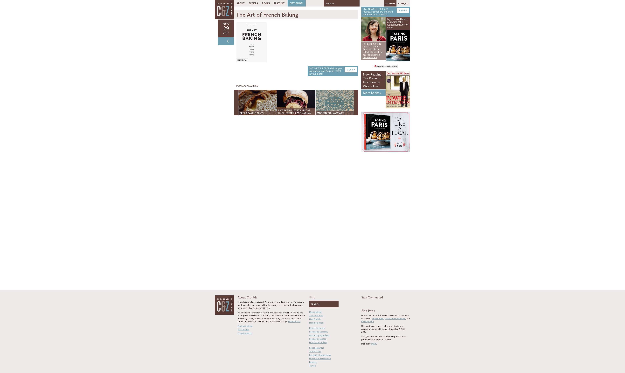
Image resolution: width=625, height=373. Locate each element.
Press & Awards (245, 333)
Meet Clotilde (315, 312)
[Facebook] (362, 3)
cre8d (373, 343)
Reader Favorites (317, 328)
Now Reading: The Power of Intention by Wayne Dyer (372, 80)
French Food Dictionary (320, 358)
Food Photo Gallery (318, 342)
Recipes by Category (318, 331)
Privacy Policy (367, 321)
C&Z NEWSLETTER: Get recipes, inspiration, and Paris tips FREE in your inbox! (332, 71)
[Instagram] (376, 3)
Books (266, 3)
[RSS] (381, 3)
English (390, 3)
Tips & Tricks (315, 351)
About (240, 3)
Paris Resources (316, 347)
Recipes (253, 3)
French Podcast (316, 322)
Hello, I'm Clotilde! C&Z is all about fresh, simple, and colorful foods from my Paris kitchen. (373, 50)
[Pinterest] (371, 3)
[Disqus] (297, 160)
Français (403, 3)
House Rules (378, 318)
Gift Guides (297, 3)
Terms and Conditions (395, 318)
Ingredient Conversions (320, 355)
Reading (313, 362)
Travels (312, 365)
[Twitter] (366, 3)
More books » (372, 93)
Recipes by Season (317, 339)
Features (279, 3)
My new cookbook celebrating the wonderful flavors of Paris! (398, 23)
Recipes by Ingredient (319, 335)
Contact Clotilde (245, 326)
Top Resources (316, 315)
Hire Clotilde (243, 329)
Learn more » (294, 321)
